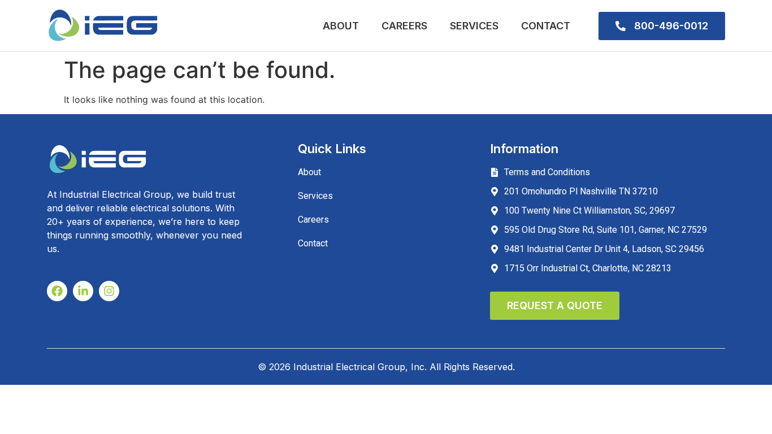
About (341, 26)
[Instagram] (109, 291)
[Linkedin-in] (83, 291)
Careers (404, 26)
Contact (545, 26)
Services (474, 26)
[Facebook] (57, 291)
